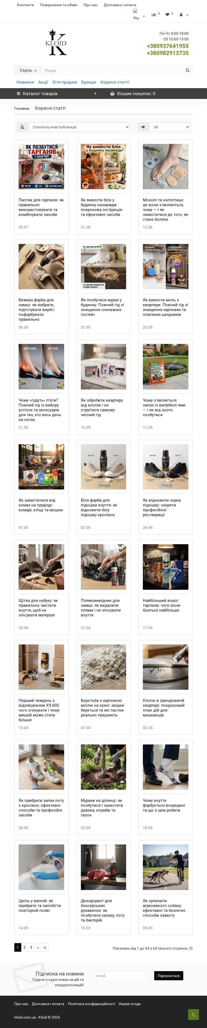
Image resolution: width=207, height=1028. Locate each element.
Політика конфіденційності (91, 1004)
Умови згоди (130, 1004)
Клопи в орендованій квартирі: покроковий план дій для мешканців (164, 707)
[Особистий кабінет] (184, 14)
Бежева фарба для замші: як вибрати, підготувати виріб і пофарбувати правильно (37, 310)
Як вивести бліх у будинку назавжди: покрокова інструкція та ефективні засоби (101, 207)
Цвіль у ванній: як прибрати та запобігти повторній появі (40, 905)
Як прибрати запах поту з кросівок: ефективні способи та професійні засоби (41, 807)
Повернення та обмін (58, 5)
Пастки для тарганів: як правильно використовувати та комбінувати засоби (41, 207)
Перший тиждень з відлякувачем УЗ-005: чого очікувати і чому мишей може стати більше (39, 710)
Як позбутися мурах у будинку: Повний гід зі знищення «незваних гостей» (102, 307)
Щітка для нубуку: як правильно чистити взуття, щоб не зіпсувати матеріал (38, 608)
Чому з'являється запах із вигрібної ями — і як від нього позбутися (164, 407)
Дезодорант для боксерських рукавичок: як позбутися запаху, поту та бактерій (103, 910)
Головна (21, 108)
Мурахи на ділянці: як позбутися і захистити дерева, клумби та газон (102, 807)
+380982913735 (168, 53)
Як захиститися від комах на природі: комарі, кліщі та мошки (41, 505)
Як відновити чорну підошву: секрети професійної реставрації (162, 507)
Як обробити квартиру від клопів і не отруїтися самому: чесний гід (102, 407)
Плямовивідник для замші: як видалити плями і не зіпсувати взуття (101, 608)
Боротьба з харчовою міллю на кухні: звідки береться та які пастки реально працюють (102, 707)
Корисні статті (115, 82)
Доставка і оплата (120, 5)
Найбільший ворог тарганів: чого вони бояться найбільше (161, 605)
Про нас (91, 5)
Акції (43, 82)
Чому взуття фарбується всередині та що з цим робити (164, 805)
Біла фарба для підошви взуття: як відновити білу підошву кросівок (99, 507)
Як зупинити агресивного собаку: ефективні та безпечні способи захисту (164, 908)
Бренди (88, 82)
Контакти (25, 5)
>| (44, 947)
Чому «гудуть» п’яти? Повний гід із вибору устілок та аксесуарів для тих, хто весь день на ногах (40, 410)
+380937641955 (168, 46)
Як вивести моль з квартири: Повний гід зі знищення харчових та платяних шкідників (165, 307)
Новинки (25, 82)
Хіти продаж (64, 82)
